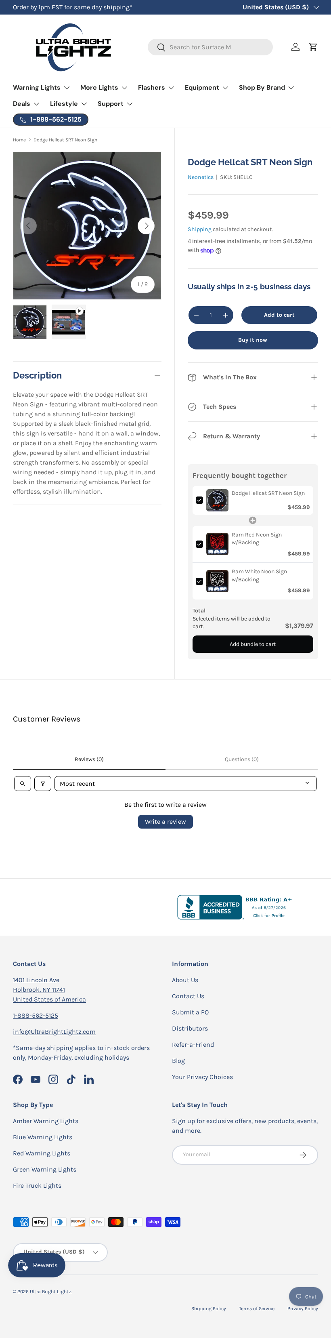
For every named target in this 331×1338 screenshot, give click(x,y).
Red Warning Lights (41, 1153)
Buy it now (252, 340)
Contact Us (188, 996)
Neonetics (201, 177)
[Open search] (22, 783)
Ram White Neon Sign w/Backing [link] (259, 575)
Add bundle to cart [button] (253, 644)
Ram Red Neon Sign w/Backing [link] (257, 538)
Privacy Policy (302, 1308)
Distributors (190, 1028)
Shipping (200, 229)
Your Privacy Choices (202, 1077)
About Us (185, 980)
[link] (217, 500)
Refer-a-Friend (193, 1044)
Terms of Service (256, 1308)
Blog (178, 1061)
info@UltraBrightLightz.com (54, 1031)
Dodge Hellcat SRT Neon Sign (65, 140)
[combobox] (210, 47)
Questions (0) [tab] (242, 759)
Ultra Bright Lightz (50, 1291)
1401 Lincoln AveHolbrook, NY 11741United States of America (49, 989)
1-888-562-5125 (35, 1015)
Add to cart (279, 314)
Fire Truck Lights (37, 1185)
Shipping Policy (208, 1308)
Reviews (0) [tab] (89, 759)
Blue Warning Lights (42, 1137)
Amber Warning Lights (45, 1121)
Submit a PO (190, 1012)
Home (19, 140)
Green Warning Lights (44, 1169)
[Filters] (42, 783)
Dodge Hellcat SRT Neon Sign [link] (268, 493)
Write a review (165, 821)
